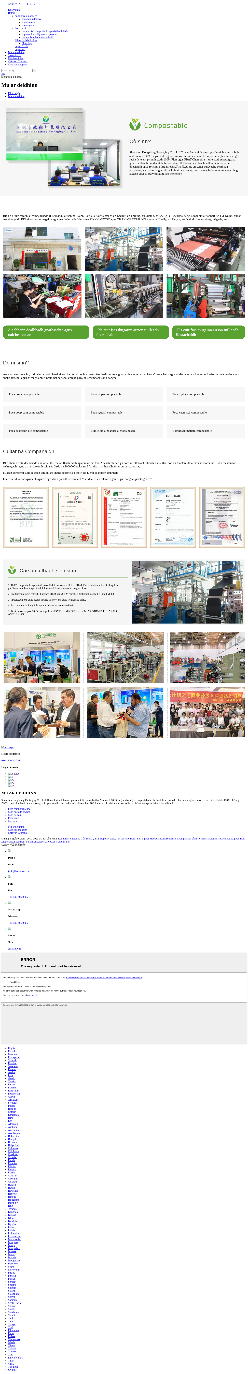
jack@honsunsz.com (19, 871)
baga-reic (20, 49)
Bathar (11, 12)
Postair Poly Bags (126, 838)
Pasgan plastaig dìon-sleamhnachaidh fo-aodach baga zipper (207, 838)
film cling (27, 43)
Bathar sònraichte (70, 838)
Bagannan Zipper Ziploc (39, 841)
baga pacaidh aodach (26, 15)
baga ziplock (28, 22)
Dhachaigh (14, 9)
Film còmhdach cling (26, 40)
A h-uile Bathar (61, 841)
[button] (46, 332)
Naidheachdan (15, 58)
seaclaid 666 (14, 948)
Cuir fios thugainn (17, 64)
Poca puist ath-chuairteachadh (37, 37)
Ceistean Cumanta (17, 61)
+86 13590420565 (11, 760)
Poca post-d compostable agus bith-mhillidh (45, 31)
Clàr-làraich (87, 838)
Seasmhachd (14, 55)
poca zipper (28, 25)
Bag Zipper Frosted (104, 838)
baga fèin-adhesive (32, 19)
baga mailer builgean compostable (40, 34)
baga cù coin (21, 46)
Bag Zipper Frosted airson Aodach (155, 838)
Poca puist (20, 28)
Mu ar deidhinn (16, 52)
